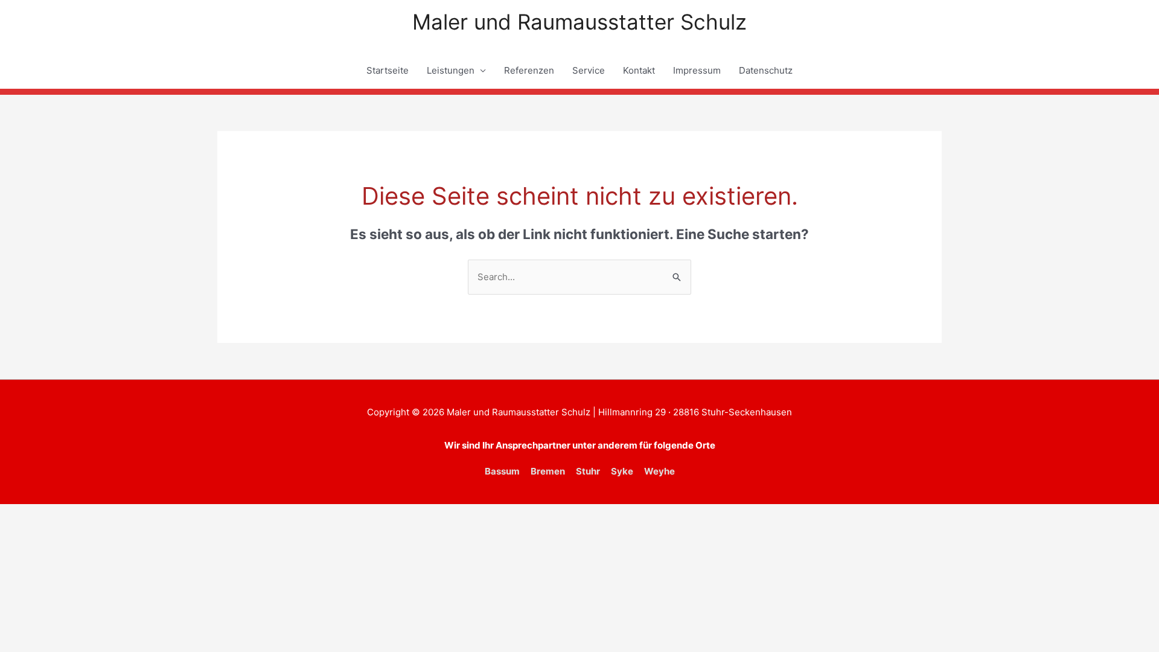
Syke (622, 471)
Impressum (697, 70)
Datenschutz (766, 70)
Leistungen (450, 70)
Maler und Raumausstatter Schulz (579, 21)
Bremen (548, 471)
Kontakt (639, 70)
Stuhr (588, 471)
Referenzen (529, 70)
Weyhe (659, 471)
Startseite (387, 70)
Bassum (502, 471)
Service (588, 70)
